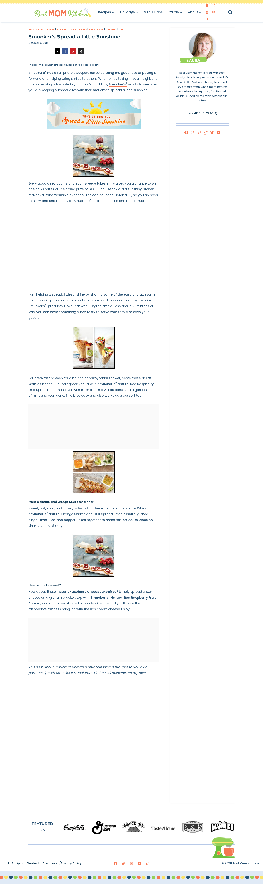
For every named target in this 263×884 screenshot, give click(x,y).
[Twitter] (213, 5)
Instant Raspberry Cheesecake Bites (86, 591)
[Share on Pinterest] (73, 51)
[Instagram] (207, 12)
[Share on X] (57, 51)
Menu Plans (153, 12)
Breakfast (96, 29)
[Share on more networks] (81, 51)
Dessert (111, 29)
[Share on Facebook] (65, 51)
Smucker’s (118, 84)
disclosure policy (88, 64)
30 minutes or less (41, 29)
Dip (121, 29)
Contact (33, 863)
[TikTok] (207, 19)
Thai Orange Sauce (64, 502)
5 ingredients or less (72, 29)
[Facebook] (207, 5)
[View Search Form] (233, 12)
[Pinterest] (213, 12)
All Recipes (15, 863)
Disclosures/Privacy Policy (61, 863)
